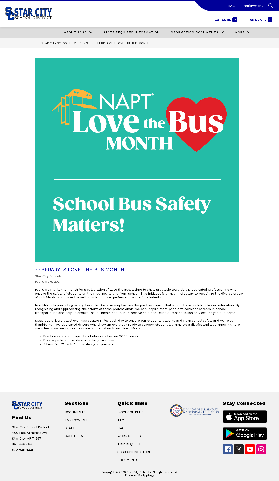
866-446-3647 (23, 444)
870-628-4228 (23, 449)
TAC (120, 420)
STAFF (70, 428)
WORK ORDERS (129, 436)
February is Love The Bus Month (123, 43)
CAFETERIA (74, 436)
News (84, 43)
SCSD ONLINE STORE (134, 452)
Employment (252, 6)
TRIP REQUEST (129, 444)
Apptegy (148, 475)
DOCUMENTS (75, 412)
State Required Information (131, 32)
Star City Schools (55, 43)
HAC (231, 6)
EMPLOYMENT (76, 420)
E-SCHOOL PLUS (130, 412)
